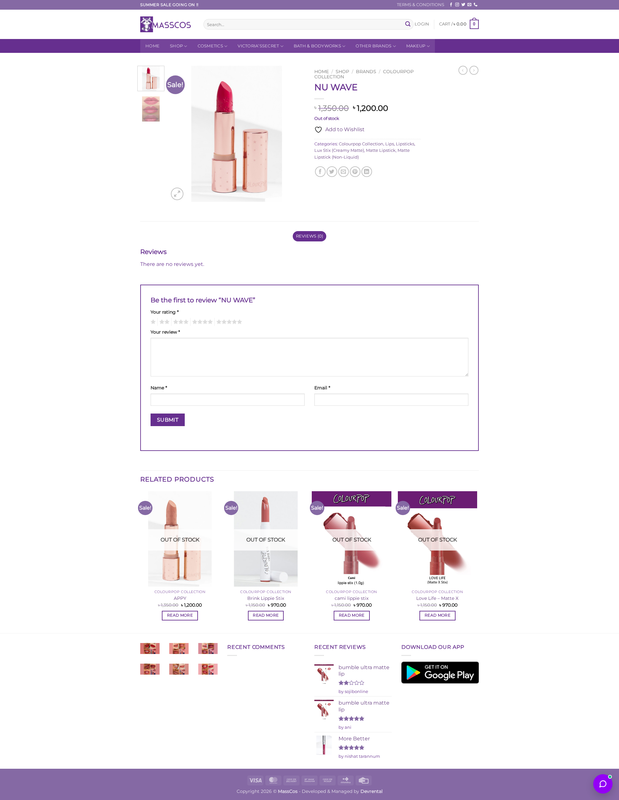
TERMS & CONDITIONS (420, 4)
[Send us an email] (469, 5)
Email (322, 388)
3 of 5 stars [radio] (180, 322)
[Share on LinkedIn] (366, 171)
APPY (180, 598)
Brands (366, 71)
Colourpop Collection (361, 143)
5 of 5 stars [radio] (228, 322)
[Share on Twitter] (332, 171)
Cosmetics (210, 46)
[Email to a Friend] (343, 171)
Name (159, 388)
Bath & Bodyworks (317, 46)
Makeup (416, 46)
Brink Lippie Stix (265, 598)
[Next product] (462, 70)
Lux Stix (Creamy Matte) (339, 150)
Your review (165, 332)
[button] (422, 24)
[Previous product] (473, 70)
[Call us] (475, 5)
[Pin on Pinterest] (355, 171)
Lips (389, 143)
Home (152, 46)
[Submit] (407, 24)
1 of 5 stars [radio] (152, 322)
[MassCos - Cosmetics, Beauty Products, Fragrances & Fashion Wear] (167, 24)
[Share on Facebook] (320, 171)
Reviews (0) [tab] (309, 236)
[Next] (294, 133)
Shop (176, 46)
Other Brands (373, 46)
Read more (180, 615)
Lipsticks (405, 143)
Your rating (165, 312)
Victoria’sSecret (258, 46)
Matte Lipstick (381, 150)
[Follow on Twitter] (463, 5)
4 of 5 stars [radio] (201, 322)
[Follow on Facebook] (451, 5)
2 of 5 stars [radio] (163, 322)
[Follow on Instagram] (457, 5)
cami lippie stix (351, 598)
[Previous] (179, 133)
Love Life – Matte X (437, 598)
